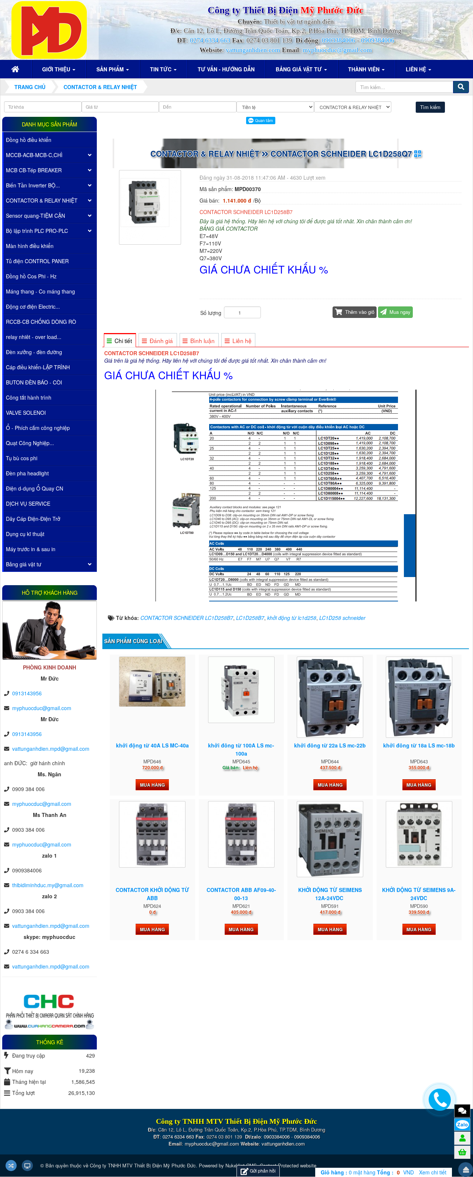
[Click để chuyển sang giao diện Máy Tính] (27, 1165)
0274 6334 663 (210, 40)
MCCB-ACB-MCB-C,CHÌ (34, 155)
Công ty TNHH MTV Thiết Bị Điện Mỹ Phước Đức (143, 1165)
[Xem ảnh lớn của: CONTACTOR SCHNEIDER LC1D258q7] (151, 206)
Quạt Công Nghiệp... (30, 443)
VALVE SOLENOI (26, 412)
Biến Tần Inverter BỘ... (33, 185)
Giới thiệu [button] (57, 69)
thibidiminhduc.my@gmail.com (48, 885)
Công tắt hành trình (28, 397)
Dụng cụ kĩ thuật (25, 533)
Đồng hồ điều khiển (28, 139)
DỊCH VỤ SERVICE (28, 503)
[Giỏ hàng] (462, 1152)
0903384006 (338, 40)
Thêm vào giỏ (359, 311)
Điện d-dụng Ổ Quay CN (34, 488)
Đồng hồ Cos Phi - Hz (31, 276)
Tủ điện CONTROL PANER (37, 261)
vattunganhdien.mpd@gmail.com (50, 748)
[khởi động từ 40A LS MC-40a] (152, 682)
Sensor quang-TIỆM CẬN (35, 215)
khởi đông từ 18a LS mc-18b (419, 745)
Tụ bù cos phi (21, 458)
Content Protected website (288, 1165)
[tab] (119, 340)
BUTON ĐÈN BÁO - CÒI (34, 382)
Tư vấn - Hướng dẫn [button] (226, 69)
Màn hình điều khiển (30, 246)
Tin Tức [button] (161, 69)
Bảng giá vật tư (23, 564)
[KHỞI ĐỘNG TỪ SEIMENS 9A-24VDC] (419, 834)
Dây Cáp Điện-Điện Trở (33, 518)
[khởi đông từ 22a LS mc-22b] (330, 697)
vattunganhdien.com (253, 50)
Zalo (462, 1124)
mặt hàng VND (367, 1172)
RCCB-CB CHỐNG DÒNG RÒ (41, 321)
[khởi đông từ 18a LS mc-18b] (419, 697)
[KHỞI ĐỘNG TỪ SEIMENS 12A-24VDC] (330, 839)
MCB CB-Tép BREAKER (34, 170)
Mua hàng (152, 784)
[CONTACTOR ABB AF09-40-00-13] (241, 834)
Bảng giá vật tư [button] (299, 69)
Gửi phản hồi (263, 1170)
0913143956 (27, 693)
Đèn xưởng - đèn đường (34, 352)
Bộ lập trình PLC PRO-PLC (37, 230)
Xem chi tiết (432, 1172)
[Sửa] (200, 295)
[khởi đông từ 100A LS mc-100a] (241, 690)
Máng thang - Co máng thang (40, 291)
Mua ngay (399, 311)
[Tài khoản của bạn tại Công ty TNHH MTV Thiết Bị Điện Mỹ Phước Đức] (462, 1138)
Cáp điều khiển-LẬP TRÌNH (38, 367)
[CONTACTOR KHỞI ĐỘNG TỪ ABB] (152, 834)
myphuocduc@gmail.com (337, 50)
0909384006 (377, 40)
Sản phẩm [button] (110, 69)
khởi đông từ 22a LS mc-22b (330, 745)
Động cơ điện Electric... (33, 306)
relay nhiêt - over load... (33, 336)
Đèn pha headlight (27, 473)
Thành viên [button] (364, 69)
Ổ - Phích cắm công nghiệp (38, 427)
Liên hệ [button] (417, 69)
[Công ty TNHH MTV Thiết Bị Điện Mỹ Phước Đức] (49, 29)
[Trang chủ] (16, 69)
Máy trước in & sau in (30, 549)
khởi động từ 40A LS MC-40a (152, 745)
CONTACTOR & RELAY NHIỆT (42, 200)
